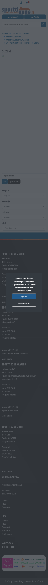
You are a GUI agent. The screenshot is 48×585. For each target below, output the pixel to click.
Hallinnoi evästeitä (24, 303)
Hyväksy (24, 296)
